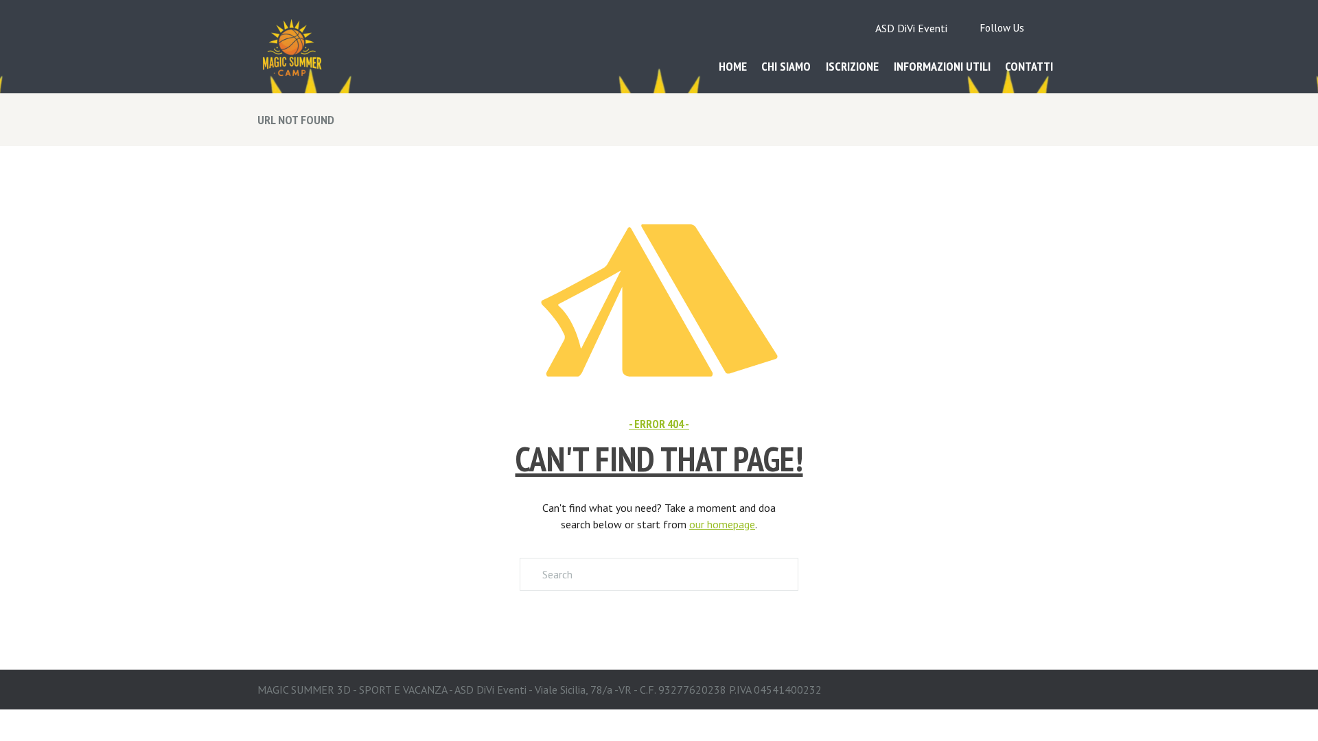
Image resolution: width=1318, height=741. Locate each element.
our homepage (722, 524)
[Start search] (530, 574)
